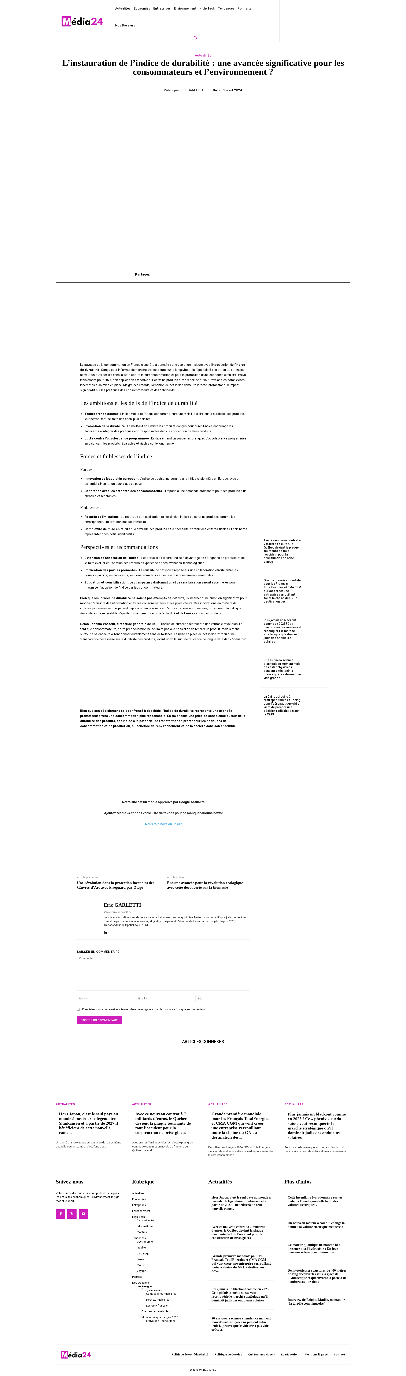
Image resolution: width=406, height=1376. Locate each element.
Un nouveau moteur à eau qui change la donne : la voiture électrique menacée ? (316, 1225)
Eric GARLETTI (192, 90)
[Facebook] (60, 1214)
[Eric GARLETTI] (87, 918)
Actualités (203, 55)
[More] (266, 274)
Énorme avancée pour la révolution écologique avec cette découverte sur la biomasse (205, 885)
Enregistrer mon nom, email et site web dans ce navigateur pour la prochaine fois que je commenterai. (144, 1009)
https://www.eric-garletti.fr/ (117, 912)
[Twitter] (72, 1214)
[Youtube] (83, 1214)
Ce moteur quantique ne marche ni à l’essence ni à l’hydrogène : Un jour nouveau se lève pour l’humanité (314, 1248)
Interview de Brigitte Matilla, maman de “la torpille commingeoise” (316, 1301)
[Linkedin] (105, 931)
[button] (195, 38)
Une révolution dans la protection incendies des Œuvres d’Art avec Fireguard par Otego (115, 885)
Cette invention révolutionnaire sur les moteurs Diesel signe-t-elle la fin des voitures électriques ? (315, 1201)
